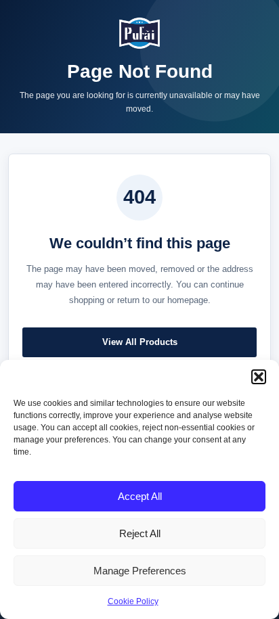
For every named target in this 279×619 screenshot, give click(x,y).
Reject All (139, 533)
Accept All (140, 496)
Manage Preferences (139, 570)
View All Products (139, 342)
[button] (258, 377)
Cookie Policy (133, 601)
